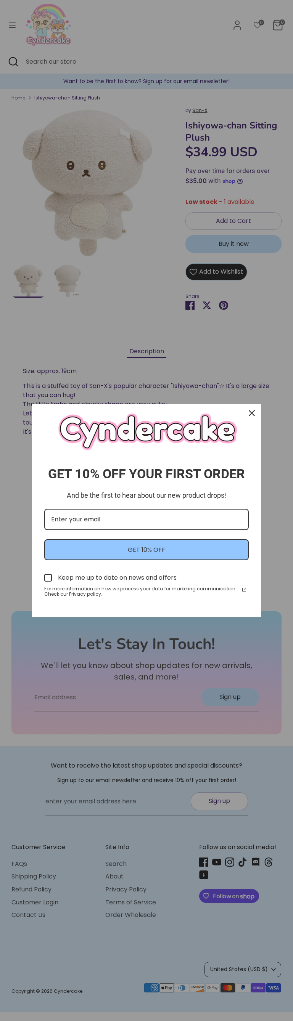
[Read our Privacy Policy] (244, 589)
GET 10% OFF (146, 549)
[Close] (252, 413)
